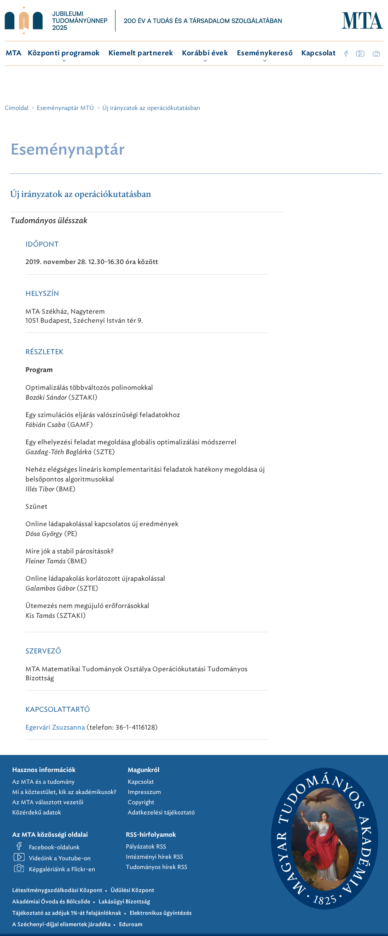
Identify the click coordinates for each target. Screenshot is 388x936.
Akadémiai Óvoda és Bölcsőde (51, 902)
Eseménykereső (265, 53)
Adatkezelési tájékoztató (161, 812)
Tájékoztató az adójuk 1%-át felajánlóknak (66, 913)
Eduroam (130, 924)
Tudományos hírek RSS (156, 867)
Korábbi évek (205, 53)
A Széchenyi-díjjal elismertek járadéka (61, 924)
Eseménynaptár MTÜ (65, 108)
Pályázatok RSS (146, 846)
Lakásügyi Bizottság (124, 902)
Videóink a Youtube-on (60, 858)
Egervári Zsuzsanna (55, 727)
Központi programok (64, 53)
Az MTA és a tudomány (43, 781)
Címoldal (16, 108)
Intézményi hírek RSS (154, 856)
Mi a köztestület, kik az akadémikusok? (64, 792)
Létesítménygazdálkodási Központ (57, 890)
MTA (14, 53)
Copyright (141, 802)
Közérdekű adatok (36, 812)
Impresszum (144, 792)
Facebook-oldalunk (54, 847)
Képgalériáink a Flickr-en (62, 869)
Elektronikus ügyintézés (161, 913)
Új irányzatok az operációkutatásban (80, 194)
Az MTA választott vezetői (47, 802)
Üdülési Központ (132, 890)
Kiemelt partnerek (141, 53)
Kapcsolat (318, 53)
